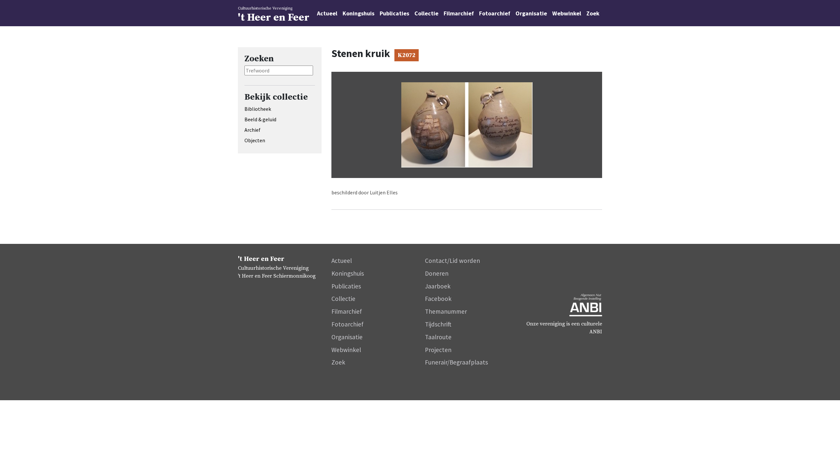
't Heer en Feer (273, 15)
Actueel (327, 13)
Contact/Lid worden (452, 261)
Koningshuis (358, 13)
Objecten (254, 140)
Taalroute (438, 337)
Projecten (438, 350)
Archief (252, 130)
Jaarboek (438, 286)
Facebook (438, 299)
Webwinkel (566, 13)
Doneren (437, 273)
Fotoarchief (494, 13)
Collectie (426, 13)
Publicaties (394, 13)
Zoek (592, 13)
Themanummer (446, 311)
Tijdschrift (438, 324)
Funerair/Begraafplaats (456, 362)
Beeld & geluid (260, 119)
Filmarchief (459, 13)
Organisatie (531, 13)
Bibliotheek (257, 109)
